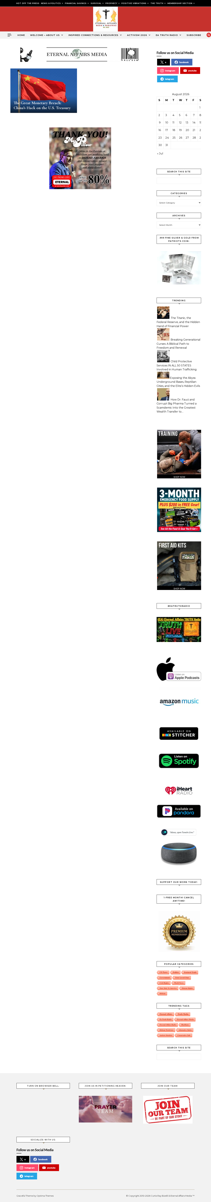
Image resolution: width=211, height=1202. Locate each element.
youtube (192, 70)
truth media (183, 1014)
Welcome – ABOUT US (45, 35)
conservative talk (184, 1035)
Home (21, 35)
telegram (169, 79)
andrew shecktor (166, 1035)
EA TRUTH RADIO (167, 35)
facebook (184, 62)
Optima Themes (45, 1195)
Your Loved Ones (182, 977)
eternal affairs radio (168, 1024)
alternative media (185, 1030)
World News (178, 983)
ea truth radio (166, 1019)
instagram (170, 70)
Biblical (162, 993)
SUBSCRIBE (194, 35)
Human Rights (187, 988)
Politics (176, 972)
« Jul (160, 153)
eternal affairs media (185, 1019)
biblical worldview (166, 1030)
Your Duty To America (168, 988)
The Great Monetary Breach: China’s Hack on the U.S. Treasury (42, 105)
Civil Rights (164, 983)
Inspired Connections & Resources (93, 35)
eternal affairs (166, 1014)
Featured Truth (190, 972)
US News (163, 972)
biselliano (185, 1024)
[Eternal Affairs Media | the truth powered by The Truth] (105, 20)
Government (165, 977)
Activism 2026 (137, 35)
